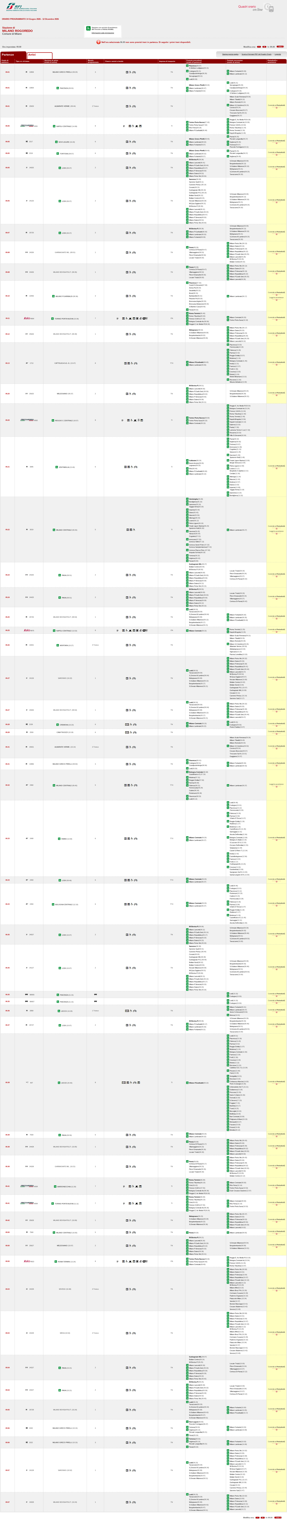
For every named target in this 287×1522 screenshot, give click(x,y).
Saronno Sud (194, 182)
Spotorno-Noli (235, 457)
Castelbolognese (236, 856)
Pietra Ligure (234, 466)
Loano (232, 468)
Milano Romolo (235, 102)
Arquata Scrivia (194, 552)
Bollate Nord (193, 195)
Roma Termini (235, 130)
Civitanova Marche (236, 1081)
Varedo (232, 1301)
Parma (232, 353)
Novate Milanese (195, 201)
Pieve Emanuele (195, 255)
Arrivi (32, 54)
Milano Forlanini (235, 71)
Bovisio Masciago (236, 1304)
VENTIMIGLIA (64, 467)
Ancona (232, 1079)
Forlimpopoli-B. (235, 864)
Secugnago (193, 76)
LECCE (64, 1083)
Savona (232, 455)
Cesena (232, 372)
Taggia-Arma (234, 490)
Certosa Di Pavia (195, 250)
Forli (231, 369)
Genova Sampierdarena (197, 547)
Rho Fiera (192, 128)
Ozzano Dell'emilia (236, 845)
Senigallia (233, 1076)
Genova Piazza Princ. (197, 550)
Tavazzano (234, 174)
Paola (232, 427)
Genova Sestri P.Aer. (196, 545)
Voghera (233, 142)
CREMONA (64, 725)
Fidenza (233, 350)
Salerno (232, 425)
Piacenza (233, 345)
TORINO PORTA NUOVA (64, 319)
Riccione (233, 380)
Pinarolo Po (193, 298)
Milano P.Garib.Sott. (196, 165)
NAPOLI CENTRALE (64, 126)
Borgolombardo (235, 163)
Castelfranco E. (194, 774)
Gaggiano (233, 115)
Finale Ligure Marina (237, 460)
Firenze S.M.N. (235, 125)
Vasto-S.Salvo (235, 1095)
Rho (190, 468)
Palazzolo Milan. (235, 1298)
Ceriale (232, 473)
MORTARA (64, 645)
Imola (232, 364)
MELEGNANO (62, 394)
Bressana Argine (195, 301)
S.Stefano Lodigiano (196, 68)
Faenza (232, 366)
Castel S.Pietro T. (236, 850)
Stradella (192, 290)
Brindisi (232, 1130)
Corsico (232, 107)
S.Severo (233, 1100)
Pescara (233, 1092)
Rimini (232, 374)
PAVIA (64, 575)
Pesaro (232, 1071)
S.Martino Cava (194, 307)
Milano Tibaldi (234, 99)
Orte (190, 1185)
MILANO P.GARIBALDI (64, 296)
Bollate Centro (194, 198)
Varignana (233, 848)
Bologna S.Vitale (235, 840)
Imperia (232, 487)
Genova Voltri (194, 542)
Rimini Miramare (235, 377)
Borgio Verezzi (235, 463)
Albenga (233, 477)
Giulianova (233, 1090)
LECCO (64, 1011)
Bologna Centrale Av (237, 122)
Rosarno (233, 433)
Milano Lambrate (236, 74)
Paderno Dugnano (236, 1296)
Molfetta (232, 1114)
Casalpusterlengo (195, 73)
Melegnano (234, 169)
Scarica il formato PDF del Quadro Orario (256, 54)
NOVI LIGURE (64, 142)
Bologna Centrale (236, 361)
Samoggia (233, 832)
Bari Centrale (234, 1116)
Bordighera (234, 495)
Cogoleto (233, 449)
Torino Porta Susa (195, 125)
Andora (232, 482)
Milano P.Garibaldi (195, 130)
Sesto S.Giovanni (236, 1012)
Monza (232, 1015)
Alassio (232, 479)
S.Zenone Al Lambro (237, 172)
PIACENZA (64, 88)
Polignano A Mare (236, 1119)
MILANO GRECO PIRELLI (62, 72)
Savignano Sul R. (236, 872)
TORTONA (64, 154)
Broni (191, 293)
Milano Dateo (194, 173)
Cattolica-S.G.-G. (236, 1068)
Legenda (278, 54)
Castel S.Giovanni (195, 285)
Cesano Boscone (236, 110)
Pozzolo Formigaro (237, 147)
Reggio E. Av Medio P (237, 120)
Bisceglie (233, 1111)
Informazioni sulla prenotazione (103, 33)
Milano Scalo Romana (237, 97)
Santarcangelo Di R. (237, 875)
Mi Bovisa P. (193, 206)
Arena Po (192, 288)
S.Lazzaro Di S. (235, 842)
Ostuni (232, 1127)
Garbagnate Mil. (195, 190)
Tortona (232, 145)
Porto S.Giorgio (235, 1084)
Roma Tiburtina (235, 128)
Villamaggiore (194, 252)
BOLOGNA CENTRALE (64, 904)
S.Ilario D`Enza (235, 818)
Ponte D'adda (234, 727)
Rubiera (232, 824)
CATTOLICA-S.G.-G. (62, 363)
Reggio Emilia (234, 355)
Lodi (190, 79)
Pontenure (193, 793)
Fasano (232, 1125)
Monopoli (233, 1122)
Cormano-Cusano (236, 1293)
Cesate (191, 187)
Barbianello (193, 296)
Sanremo (233, 493)
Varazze (233, 452)
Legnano (192, 465)
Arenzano (233, 447)
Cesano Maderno (236, 1306)
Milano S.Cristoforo (237, 105)
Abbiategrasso (235, 649)
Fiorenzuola (234, 347)
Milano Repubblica (195, 168)
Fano (231, 1073)
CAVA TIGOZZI (62, 732)
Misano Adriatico (236, 382)
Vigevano (233, 652)
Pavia (232, 137)
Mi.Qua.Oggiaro (195, 203)
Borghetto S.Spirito (236, 471)
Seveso (232, 1309)
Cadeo (191, 790)
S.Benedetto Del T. (236, 1087)
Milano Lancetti (194, 163)
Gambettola (234, 869)
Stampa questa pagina (230, 54)
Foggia (232, 1103)
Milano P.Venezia (195, 171)
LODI (64, 168)
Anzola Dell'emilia (236, 834)
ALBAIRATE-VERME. (62, 106)
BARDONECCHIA (64, 1187)
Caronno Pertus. (195, 185)
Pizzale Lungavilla (236, 139)
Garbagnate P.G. (195, 193)
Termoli (232, 1098)
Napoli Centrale (235, 422)
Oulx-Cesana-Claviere (238, 1191)
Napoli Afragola (235, 133)
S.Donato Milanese (236, 161)
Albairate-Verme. (236, 646)
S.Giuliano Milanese (237, 166)
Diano (232, 485)
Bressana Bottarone (196, 304)
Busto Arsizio (194, 463)
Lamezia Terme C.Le (237, 430)
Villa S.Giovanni (235, 435)
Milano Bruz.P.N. (236, 1290)
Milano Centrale (235, 317)
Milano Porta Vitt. (195, 176)
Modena (233, 358)
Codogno (192, 71)
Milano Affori (234, 1288)
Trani (231, 1108)
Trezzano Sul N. (236, 113)
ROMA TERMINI (64, 1262)
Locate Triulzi (194, 258)
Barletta (232, 1106)
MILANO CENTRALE (64, 530)
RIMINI (64, 839)
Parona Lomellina (236, 654)
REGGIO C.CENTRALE (64, 420)
